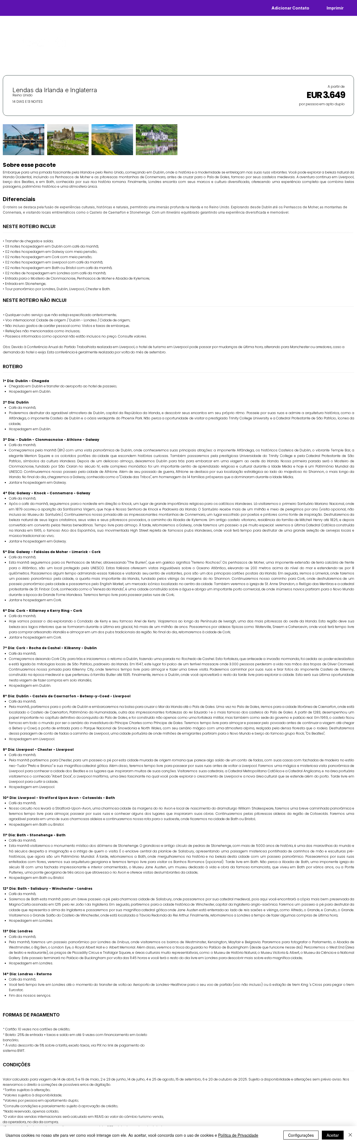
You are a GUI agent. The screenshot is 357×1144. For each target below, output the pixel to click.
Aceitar (333, 1135)
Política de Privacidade (238, 1135)
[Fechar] (350, 1135)
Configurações (301, 1135)
